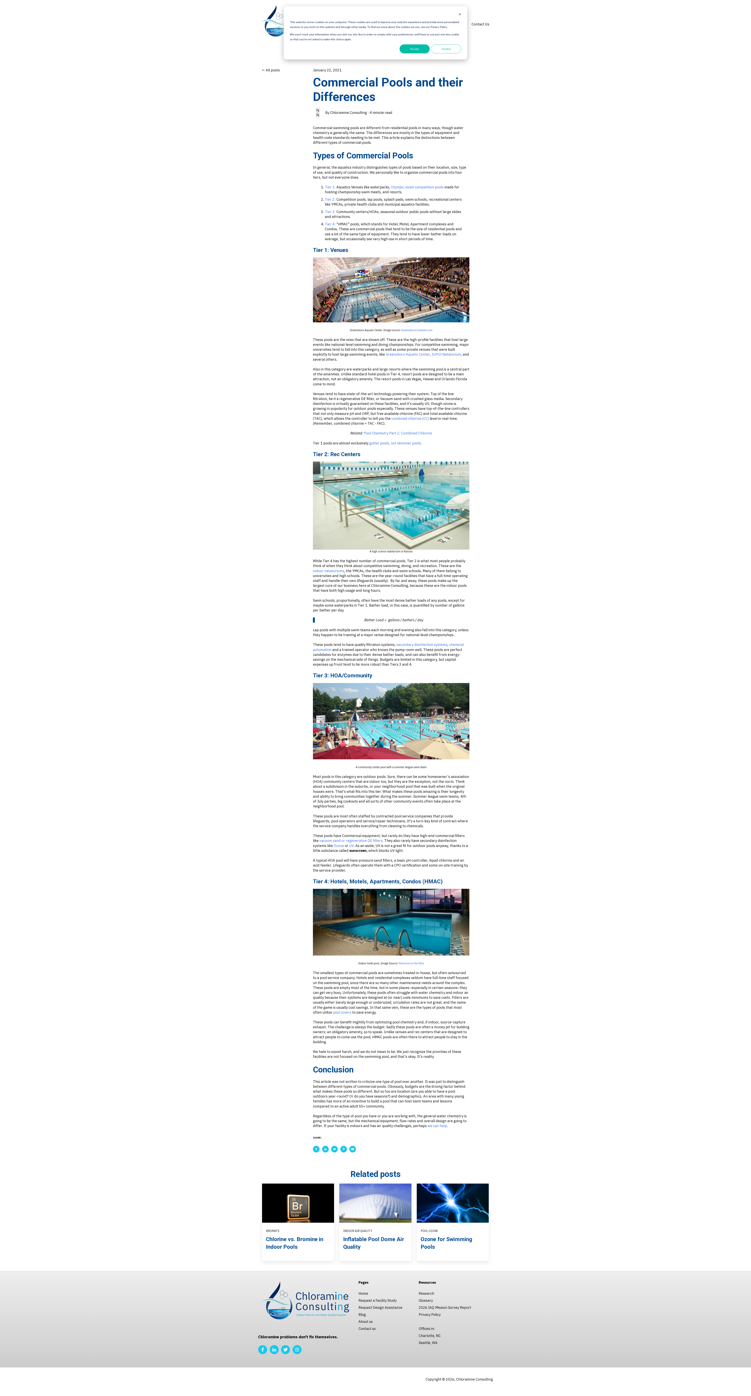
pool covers (342, 1012)
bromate (272, 1231)
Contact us (367, 1328)
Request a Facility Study (377, 1300)
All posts (273, 70)
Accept (414, 48)
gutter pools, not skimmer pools (395, 443)
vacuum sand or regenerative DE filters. (351, 840)
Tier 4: (330, 224)
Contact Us (480, 24)
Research (426, 1293)
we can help (437, 1126)
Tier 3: (330, 211)
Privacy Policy (430, 1314)
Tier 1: (330, 187)
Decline (446, 48)
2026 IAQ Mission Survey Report (445, 1307)
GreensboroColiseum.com (416, 330)
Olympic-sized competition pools (417, 187)
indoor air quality (357, 1231)
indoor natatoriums (328, 571)
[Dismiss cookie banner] (459, 14)
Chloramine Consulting (348, 112)
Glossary (426, 1300)
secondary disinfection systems (421, 644)
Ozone (339, 845)
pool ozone (429, 1231)
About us (365, 1321)
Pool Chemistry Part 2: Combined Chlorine (398, 433)
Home (363, 1293)
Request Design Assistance (380, 1307)
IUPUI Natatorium (446, 354)
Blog (362, 1314)
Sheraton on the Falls (411, 963)
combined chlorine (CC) (410, 418)
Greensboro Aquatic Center (408, 354)
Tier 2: (330, 199)
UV (351, 845)
